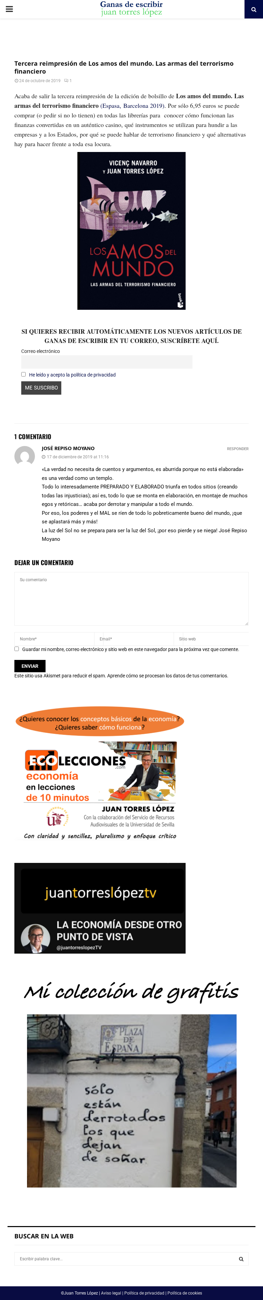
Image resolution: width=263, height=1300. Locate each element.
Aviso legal (111, 1293)
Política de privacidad (144, 1293)
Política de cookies (184, 1293)
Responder (238, 449)
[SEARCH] (241, 1259)
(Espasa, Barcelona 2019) (132, 105)
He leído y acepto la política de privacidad (72, 375)
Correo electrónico (40, 351)
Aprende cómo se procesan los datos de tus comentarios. (167, 675)
